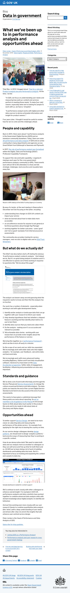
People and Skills (28, 53)
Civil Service (16, 19)
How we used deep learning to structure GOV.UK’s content (14, 548)
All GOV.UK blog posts (25, 575)
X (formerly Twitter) (11, 560)
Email (40, 560)
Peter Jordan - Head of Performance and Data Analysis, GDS (21, 51)
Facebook (23, 560)
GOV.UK (39, 575)
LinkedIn (32, 560)
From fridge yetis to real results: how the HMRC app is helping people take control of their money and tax (58, 94)
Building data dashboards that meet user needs (34, 547)
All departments (9, 578)
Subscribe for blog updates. (13, 524)
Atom (61, 123)
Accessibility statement (25, 578)
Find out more (52, 49)
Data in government (22, 15)
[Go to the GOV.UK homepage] (10, 2)
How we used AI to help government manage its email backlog (56, 72)
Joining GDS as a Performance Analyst (21, 535)
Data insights (18, 53)
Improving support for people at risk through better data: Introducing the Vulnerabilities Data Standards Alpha (58, 82)
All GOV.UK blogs (9, 575)
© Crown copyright (60, 587)
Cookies (39, 578)
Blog (5, 11)
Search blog (53, 13)
